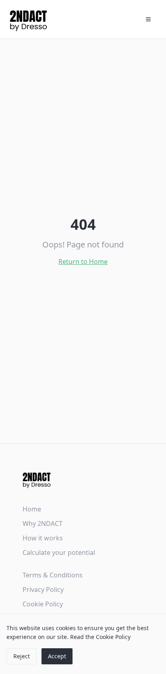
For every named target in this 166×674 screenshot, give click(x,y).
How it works (43, 538)
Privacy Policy (43, 589)
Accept (57, 656)
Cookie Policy (43, 604)
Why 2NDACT (42, 523)
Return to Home (83, 261)
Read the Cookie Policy (100, 637)
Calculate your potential (59, 552)
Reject (21, 656)
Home (32, 509)
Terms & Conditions (53, 575)
